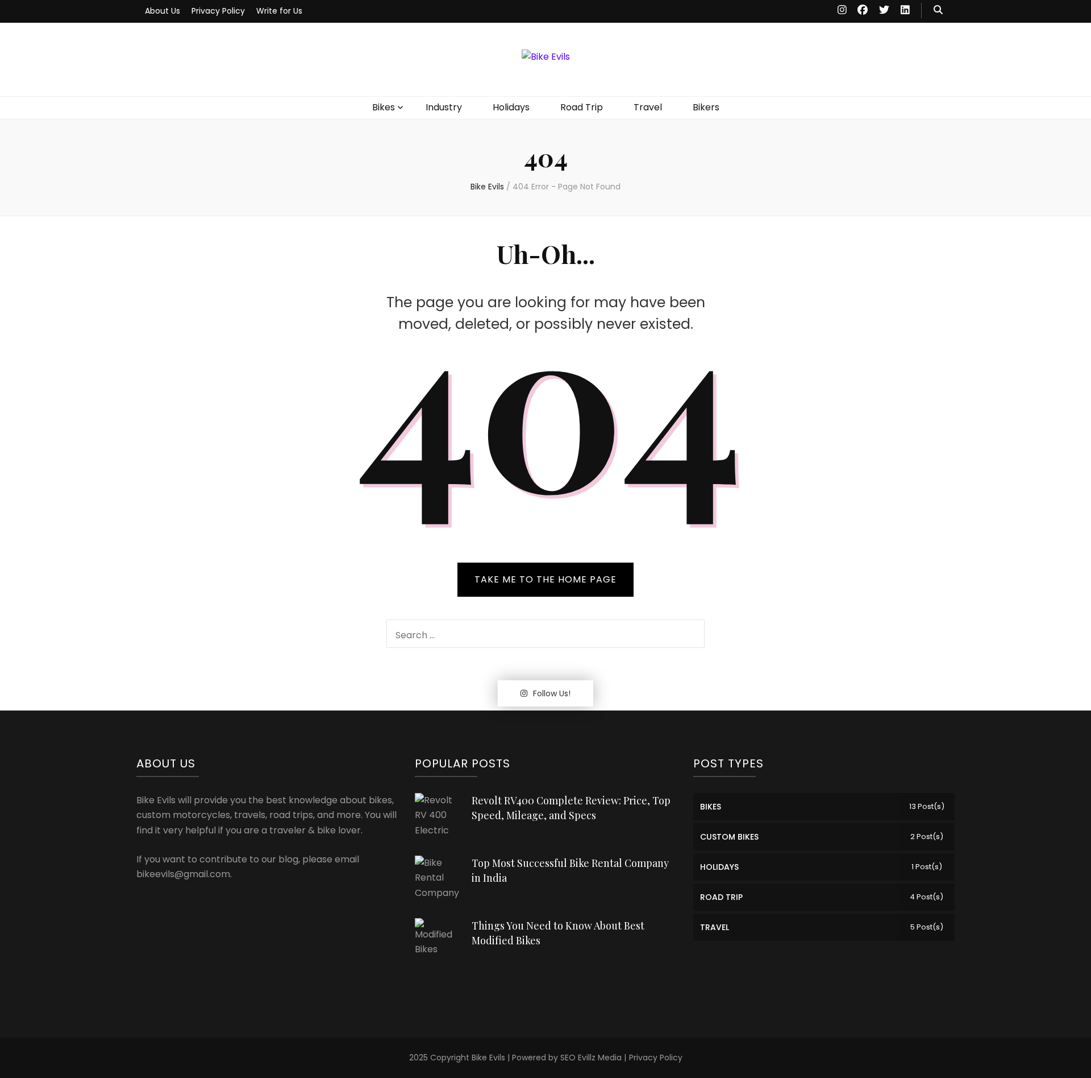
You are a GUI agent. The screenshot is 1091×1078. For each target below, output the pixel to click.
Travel (648, 107)
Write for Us (279, 10)
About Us (162, 10)
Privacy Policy (218, 10)
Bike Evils (488, 1057)
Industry (444, 107)
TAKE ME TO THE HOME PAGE (545, 579)
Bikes (383, 107)
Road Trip (581, 107)
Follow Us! (552, 693)
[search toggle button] (938, 10)
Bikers (706, 107)
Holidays (511, 107)
